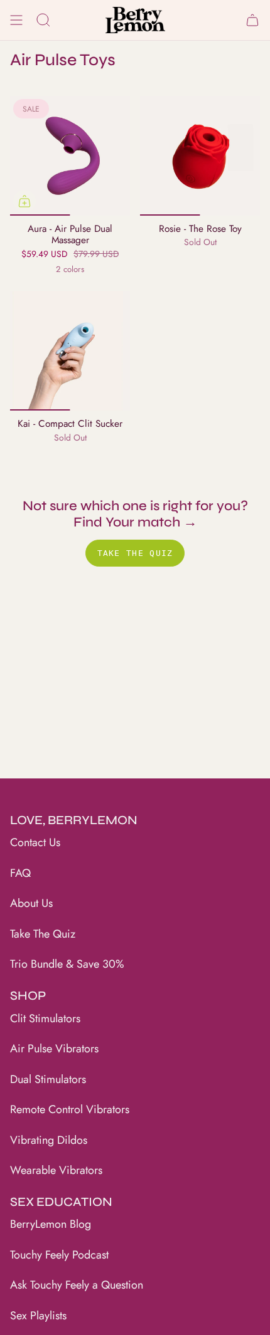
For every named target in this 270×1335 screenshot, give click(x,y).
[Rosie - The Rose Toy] (200, 156)
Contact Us (35, 842)
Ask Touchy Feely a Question (76, 1285)
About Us (31, 903)
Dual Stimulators (48, 1079)
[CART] (252, 20)
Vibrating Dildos (48, 1140)
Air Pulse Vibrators (54, 1048)
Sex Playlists (38, 1315)
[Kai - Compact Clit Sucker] (70, 351)
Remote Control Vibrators (69, 1109)
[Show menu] (16, 20)
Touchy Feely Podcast (59, 1255)
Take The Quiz (42, 934)
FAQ (20, 873)
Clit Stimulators (45, 1018)
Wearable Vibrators (56, 1170)
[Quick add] (24, 201)
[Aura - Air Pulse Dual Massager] (70, 156)
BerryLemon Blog (50, 1224)
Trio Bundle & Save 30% (67, 964)
